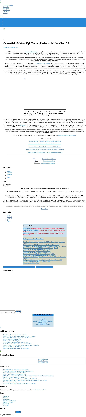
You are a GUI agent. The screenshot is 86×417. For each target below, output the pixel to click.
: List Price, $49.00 (37, 252)
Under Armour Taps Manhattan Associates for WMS (17, 344)
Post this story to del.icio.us (49, 159)
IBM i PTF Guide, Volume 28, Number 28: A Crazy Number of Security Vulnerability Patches (28, 375)
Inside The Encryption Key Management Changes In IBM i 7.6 (20, 378)
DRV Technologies (43, 323)
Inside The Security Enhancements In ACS (14, 374)
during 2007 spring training (42, 63)
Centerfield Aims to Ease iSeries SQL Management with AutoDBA (45, 152)
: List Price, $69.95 (40, 248)
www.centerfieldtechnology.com (67, 135)
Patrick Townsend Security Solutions (43, 321)
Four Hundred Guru (43, 362)
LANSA (43, 318)
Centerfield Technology (31, 52)
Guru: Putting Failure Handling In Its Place (14, 372)
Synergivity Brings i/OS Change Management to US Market (19, 267)
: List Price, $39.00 (39, 254)
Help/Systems (43, 320)
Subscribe (6, 7)
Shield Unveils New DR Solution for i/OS (14, 334)
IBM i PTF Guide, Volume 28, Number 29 (14, 377)
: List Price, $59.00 (38, 249)
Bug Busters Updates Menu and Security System (16, 348)
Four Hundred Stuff (43, 361)
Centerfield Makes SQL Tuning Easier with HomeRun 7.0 (18, 337)
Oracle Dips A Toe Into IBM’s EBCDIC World (15, 369)
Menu (1, 15)
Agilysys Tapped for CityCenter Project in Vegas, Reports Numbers (21, 345)
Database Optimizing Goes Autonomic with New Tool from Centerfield (45, 149)
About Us (6, 11)
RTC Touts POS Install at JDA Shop (13, 347)
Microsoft (22, 125)
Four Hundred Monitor (9, 400)
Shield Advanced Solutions (43, 324)
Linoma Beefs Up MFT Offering (44, 267)
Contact (5, 13)
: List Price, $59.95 (44, 246)
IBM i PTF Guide (8, 402)
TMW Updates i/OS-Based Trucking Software (15, 342)
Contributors (6, 10)
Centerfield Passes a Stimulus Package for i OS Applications (45, 141)
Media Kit (6, 8)
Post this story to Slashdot (48, 163)
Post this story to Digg (49, 161)
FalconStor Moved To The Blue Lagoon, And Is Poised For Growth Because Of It (25, 380)
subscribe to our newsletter (39, 389)
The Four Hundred (8, 5)
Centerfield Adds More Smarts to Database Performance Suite (44, 144)
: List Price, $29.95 (31, 263)
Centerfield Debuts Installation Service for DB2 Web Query (45, 147)
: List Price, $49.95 (41, 245)
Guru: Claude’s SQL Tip (9, 381)
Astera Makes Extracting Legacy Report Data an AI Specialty (19, 383)
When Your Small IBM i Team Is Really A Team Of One (18, 371)
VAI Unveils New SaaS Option (11, 341)
